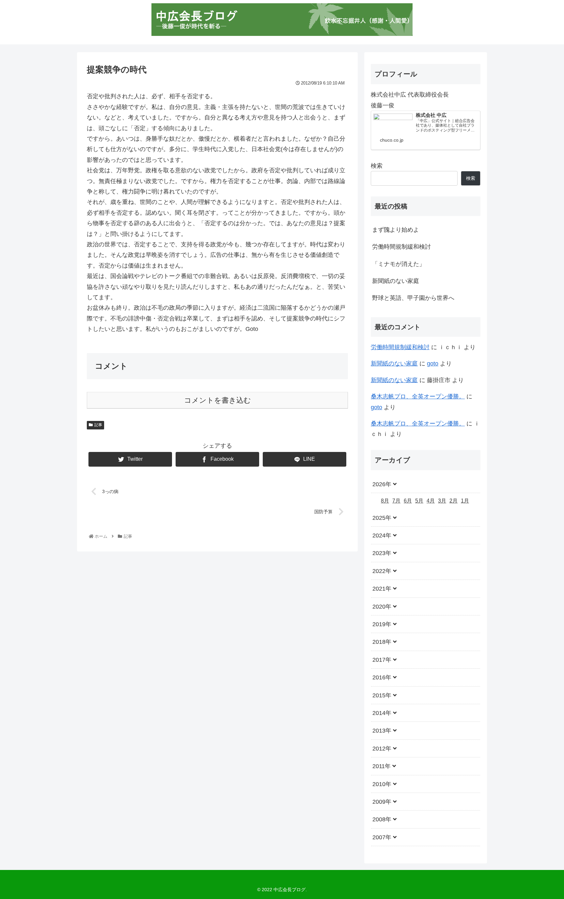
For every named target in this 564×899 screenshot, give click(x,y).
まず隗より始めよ (395, 229)
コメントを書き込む (217, 400)
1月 (465, 501)
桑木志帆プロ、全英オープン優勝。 (418, 396)
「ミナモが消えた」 (398, 264)
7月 (396, 501)
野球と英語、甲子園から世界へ (413, 298)
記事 (98, 425)
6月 (408, 501)
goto (432, 363)
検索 (377, 166)
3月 (442, 501)
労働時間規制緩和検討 (401, 246)
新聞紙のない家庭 (395, 281)
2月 (453, 501)
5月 (419, 501)
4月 (431, 501)
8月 (385, 501)
